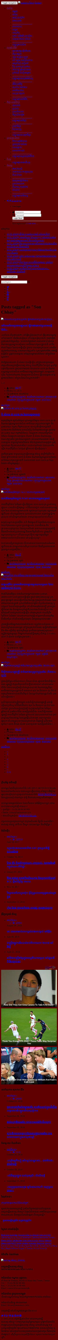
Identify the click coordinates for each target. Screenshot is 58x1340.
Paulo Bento (6, 1240)
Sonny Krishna (22, 1243)
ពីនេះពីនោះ (17, 175)
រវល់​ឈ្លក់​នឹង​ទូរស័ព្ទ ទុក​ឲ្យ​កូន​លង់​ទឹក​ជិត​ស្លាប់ (29, 1121)
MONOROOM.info (47, 794)
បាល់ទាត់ (16, 105)
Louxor (11, 1246)
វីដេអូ (9, 159)
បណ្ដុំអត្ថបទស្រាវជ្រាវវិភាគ (23, 156)
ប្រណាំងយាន (18, 111)
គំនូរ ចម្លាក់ (16, 54)
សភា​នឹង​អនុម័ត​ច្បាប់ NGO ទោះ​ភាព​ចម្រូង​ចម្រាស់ (25, 498)
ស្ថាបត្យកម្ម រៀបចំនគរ (21, 51)
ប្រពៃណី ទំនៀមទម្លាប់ (21, 73)
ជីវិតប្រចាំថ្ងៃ (17, 84)
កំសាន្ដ (9, 165)
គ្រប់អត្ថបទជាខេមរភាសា (22, 480)
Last (9, 772)
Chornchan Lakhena (30, 1237)
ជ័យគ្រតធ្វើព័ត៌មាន (20, 180)
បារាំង (14, 14)
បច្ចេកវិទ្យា (16, 126)
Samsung (5, 1237)
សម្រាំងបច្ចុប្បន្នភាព (17, 397)
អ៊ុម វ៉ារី (18, 388)
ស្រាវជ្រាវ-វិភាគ (13, 138)
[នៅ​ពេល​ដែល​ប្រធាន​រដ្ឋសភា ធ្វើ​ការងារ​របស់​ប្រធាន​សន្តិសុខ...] (27, 319)
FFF (49, 1235)
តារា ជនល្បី (17, 168)
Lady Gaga (15, 1237)
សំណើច (15, 190)
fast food (43, 1235)
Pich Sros (5, 1235)
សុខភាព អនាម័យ (19, 87)
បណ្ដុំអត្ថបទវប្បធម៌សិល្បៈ (23, 78)
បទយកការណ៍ (18, 150)
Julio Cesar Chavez (30, 1240)
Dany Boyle (6, 1248)
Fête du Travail (31, 1235)
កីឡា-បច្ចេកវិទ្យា (13, 102)
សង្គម (14, 29)
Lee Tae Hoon (51, 1246)
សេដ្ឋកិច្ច (15, 33)
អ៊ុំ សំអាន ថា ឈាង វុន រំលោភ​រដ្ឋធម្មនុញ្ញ (20, 414)
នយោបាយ (17, 26)
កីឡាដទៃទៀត (18, 115)
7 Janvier (29, 1248)
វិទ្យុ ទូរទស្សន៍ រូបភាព (21, 66)
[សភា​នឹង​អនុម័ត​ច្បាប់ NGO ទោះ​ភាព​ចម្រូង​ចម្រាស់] (23, 492)
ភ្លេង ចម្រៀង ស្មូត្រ (20, 57)
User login (16, 200)
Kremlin (32, 1243)
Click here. (31, 223)
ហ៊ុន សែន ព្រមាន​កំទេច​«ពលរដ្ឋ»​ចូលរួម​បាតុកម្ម (29, 907)
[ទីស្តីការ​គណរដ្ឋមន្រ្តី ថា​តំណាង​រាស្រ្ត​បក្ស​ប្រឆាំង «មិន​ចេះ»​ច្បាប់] (27, 665)
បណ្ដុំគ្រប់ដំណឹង (19, 44)
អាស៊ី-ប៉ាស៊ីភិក (18, 17)
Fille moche (19, 1246)
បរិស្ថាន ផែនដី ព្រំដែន (21, 39)
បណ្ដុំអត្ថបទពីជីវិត (19, 99)
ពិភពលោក (16, 21)
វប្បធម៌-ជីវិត (12, 48)
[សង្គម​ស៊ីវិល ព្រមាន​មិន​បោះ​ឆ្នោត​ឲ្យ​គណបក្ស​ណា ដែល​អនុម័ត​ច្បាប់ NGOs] (29, 578)
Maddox (40, 1243)
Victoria (21, 1235)
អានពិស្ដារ (5, 405)
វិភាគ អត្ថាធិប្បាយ (19, 141)
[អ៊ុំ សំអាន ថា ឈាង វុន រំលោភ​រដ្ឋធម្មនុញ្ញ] (18, 408)
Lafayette (13, 1235)
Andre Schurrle (40, 1248)
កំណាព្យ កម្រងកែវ (20, 187)
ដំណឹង (9, 8)
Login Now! (18, 218)
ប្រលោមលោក (18, 183)
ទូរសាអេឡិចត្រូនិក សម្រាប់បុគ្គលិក (17, 1220)
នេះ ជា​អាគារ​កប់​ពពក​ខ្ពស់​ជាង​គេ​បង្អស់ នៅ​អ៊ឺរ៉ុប (29, 931)
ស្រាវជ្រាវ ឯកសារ (19, 144)
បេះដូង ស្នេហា (18, 93)
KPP (13, 1243)
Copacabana (29, 1246)
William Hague (17, 1248)
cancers (48, 1240)
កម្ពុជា (14, 11)
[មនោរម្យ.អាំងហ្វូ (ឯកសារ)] (30, 3)
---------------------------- (22, 23)
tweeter (41, 1240)
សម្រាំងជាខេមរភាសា (35, 397)
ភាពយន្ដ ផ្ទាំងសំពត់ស (21, 69)
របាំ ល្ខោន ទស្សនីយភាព (22, 60)
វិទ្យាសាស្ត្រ (16, 129)
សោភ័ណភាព (18, 90)
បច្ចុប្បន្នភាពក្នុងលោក (25, 400)
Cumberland (17, 1240)
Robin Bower (39, 1246)
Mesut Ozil (6, 1243)
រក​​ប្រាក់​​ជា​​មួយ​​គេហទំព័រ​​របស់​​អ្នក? (15, 1203)
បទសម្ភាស (17, 147)
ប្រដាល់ (15, 108)
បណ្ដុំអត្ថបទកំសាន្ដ (20, 195)
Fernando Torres (47, 1237)
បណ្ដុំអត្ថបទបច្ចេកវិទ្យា (21, 135)
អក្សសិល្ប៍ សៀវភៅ (20, 63)
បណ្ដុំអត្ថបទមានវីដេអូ (21, 162)
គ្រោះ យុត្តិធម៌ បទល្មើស (22, 36)
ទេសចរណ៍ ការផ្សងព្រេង (22, 172)
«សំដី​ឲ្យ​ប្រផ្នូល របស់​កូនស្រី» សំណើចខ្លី (26, 1175)
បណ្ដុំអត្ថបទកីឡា (19, 120)
